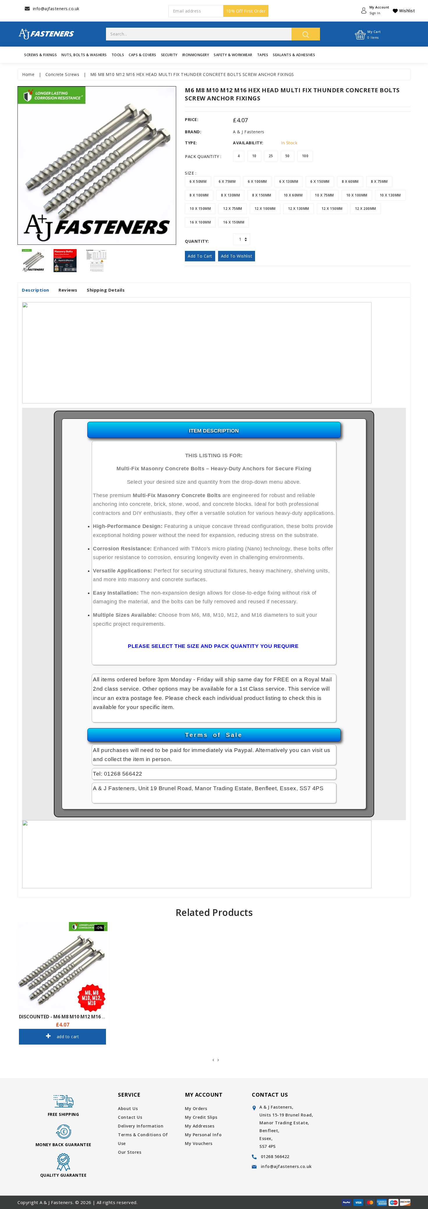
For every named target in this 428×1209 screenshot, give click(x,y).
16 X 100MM (200, 222)
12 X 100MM (265, 208)
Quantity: (197, 241)
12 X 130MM (298, 208)
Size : (190, 173)
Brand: (193, 131)
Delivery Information (140, 1126)
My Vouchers (199, 1143)
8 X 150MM (261, 195)
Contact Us (130, 1117)
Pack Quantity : (203, 156)
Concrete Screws (62, 74)
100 (305, 155)
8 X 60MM (350, 181)
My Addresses (199, 1126)
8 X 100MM (199, 195)
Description (35, 290)
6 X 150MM (320, 181)
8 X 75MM (379, 181)
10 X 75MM (324, 195)
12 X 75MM (232, 208)
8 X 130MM (230, 195)
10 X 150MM (200, 208)
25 (271, 155)
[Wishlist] (55, 972)
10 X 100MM (356, 195)
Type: (191, 143)
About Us (128, 1108)
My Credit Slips (201, 1117)
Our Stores (129, 1152)
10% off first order (246, 11)
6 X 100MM (257, 181)
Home (28, 74)
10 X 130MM (390, 195)
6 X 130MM (288, 181)
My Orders (196, 1108)
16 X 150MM (233, 222)
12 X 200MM (365, 208)
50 (287, 155)
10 (254, 155)
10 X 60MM (293, 195)
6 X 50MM (198, 181)
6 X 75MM (227, 181)
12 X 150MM (332, 208)
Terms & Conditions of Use (143, 1139)
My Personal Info (203, 1134)
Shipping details (106, 290)
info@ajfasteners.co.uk (56, 8)
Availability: (248, 143)
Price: (191, 119)
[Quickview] (71, 972)
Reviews (68, 290)
